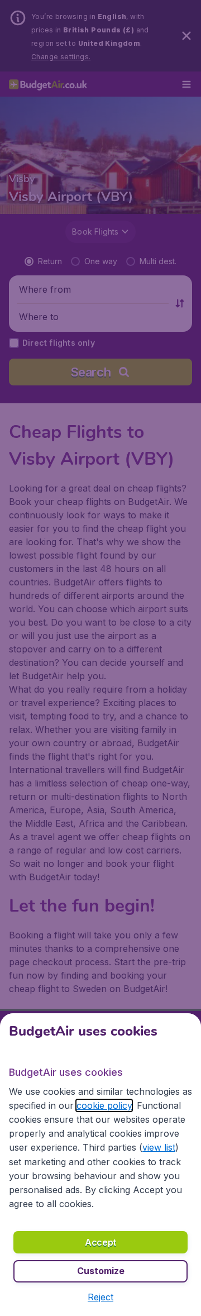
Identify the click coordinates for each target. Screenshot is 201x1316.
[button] (100, 1297)
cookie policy (104, 1105)
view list (158, 1147)
